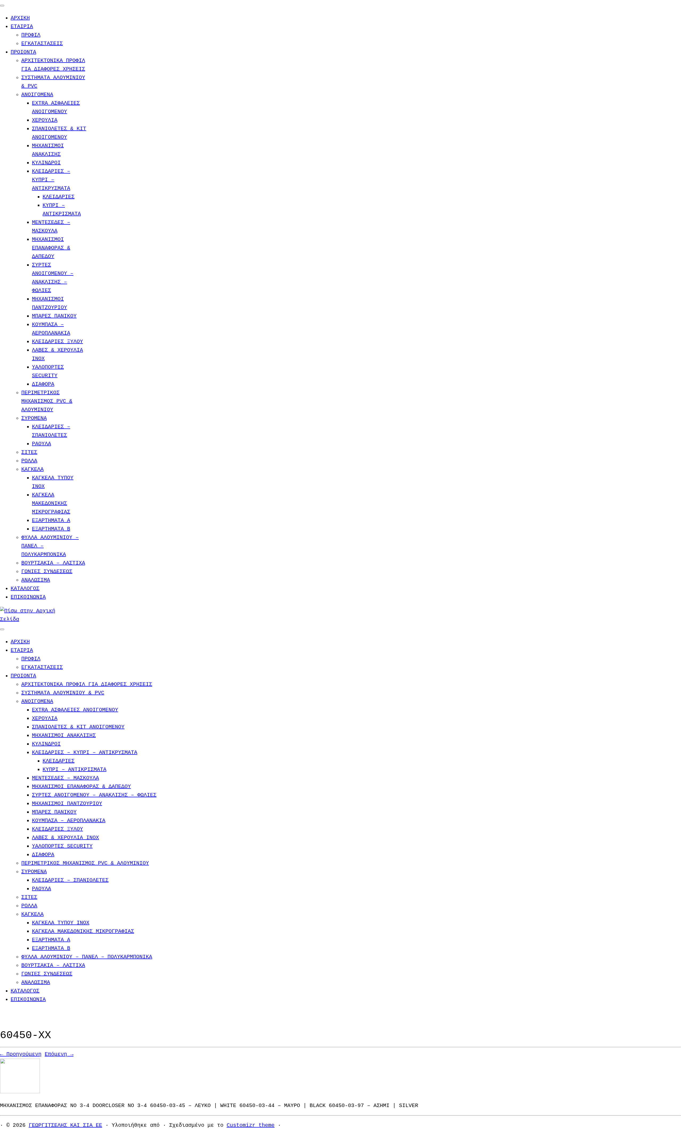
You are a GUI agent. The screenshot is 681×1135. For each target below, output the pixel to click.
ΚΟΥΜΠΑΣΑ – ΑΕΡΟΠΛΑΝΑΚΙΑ (68, 821)
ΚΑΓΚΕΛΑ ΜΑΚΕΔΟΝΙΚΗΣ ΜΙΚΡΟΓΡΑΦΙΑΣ (51, 503)
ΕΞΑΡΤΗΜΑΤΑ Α (51, 520)
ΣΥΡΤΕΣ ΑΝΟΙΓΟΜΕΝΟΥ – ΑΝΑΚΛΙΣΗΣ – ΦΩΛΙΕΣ (94, 795)
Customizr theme (251, 1125)
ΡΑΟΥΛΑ (41, 444)
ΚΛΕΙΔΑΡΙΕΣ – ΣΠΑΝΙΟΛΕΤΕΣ (70, 880)
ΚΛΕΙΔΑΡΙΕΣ (58, 197)
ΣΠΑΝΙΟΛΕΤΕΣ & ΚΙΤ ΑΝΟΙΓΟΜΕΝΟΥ (78, 727)
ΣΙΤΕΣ (29, 452)
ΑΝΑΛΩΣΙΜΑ (35, 580)
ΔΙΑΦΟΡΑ (43, 384)
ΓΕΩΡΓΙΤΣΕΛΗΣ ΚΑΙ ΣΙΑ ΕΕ (65, 1125)
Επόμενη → (59, 1054)
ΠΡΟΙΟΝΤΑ (23, 52)
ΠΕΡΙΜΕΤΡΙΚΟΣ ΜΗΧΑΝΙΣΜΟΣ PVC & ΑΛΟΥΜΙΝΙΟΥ (46, 401)
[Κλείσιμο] (2, 5)
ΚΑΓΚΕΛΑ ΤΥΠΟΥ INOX (60, 923)
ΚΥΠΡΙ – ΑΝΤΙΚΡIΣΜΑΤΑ (74, 769)
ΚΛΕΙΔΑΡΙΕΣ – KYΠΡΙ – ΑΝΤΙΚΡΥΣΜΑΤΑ (51, 179)
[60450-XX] (20, 1092)
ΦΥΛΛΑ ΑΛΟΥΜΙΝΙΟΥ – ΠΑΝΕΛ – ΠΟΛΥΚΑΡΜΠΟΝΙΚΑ (86, 957)
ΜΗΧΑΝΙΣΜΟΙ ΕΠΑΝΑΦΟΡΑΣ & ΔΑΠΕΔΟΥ (51, 247)
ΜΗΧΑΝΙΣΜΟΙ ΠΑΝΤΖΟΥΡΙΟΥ (67, 803)
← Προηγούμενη (20, 1054)
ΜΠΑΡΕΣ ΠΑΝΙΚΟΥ (54, 316)
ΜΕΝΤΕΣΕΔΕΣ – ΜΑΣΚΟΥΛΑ (65, 778)
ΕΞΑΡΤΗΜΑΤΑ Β (51, 529)
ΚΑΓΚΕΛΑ (32, 469)
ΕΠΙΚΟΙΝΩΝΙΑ (28, 597)
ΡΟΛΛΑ (29, 461)
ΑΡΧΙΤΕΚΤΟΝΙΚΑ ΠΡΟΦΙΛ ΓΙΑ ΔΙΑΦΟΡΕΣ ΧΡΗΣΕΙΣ (86, 684)
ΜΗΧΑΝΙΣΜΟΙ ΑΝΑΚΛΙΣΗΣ (64, 735)
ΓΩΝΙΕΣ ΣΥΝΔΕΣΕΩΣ (46, 571)
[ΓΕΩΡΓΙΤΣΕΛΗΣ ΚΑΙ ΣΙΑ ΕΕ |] (33, 619)
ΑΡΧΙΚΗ (20, 18)
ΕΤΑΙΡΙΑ (22, 26)
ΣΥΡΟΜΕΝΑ (34, 418)
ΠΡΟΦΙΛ (30, 35)
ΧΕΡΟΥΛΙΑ (44, 120)
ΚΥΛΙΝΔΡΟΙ (46, 163)
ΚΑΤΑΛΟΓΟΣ (25, 588)
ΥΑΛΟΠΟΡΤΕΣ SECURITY (62, 846)
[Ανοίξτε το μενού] (2, 629)
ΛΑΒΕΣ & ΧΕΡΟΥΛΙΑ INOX (65, 838)
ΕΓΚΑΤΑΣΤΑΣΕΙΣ (42, 43)
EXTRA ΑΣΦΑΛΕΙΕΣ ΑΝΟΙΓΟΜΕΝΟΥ (75, 710)
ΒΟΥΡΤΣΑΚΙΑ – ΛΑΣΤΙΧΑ (53, 563)
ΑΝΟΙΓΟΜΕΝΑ (37, 95)
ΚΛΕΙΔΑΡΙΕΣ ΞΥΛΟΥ (57, 342)
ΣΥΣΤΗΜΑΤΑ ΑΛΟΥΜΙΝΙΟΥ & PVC (62, 693)
